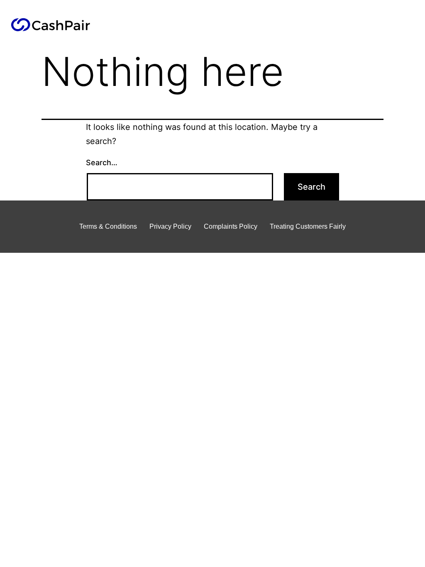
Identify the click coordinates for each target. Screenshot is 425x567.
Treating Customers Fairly (308, 226)
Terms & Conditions (108, 226)
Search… (101, 162)
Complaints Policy (230, 226)
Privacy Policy (170, 226)
